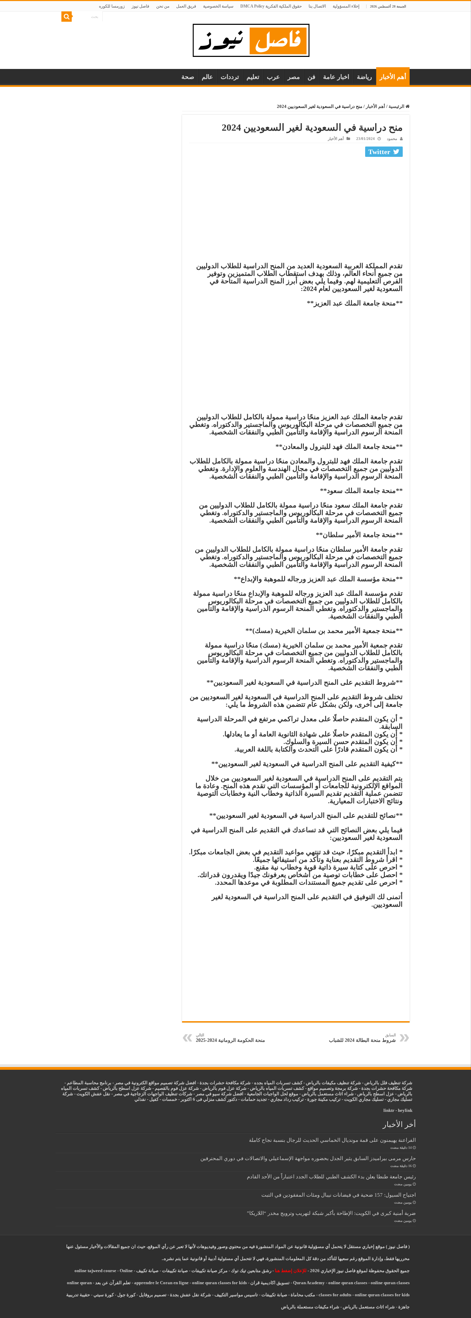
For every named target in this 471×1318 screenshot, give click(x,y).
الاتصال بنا (317, 6)
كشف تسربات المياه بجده (278, 1082)
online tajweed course (95, 1270)
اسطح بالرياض (371, 1093)
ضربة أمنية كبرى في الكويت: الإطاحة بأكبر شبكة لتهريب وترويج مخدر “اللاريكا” (331, 1213)
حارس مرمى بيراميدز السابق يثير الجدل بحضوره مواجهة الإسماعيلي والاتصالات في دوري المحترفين (308, 1158)
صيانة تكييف (147, 1270)
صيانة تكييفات (175, 1270)
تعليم (253, 76)
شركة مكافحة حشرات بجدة (386, 1088)
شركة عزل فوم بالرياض (224, 1088)
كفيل (154, 1099)
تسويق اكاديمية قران (270, 1282)
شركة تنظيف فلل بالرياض (388, 1082)
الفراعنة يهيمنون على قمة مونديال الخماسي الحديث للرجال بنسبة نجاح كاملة (332, 1140)
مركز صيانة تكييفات (209, 1270)
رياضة (364, 76)
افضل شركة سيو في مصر (219, 1093)
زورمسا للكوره (112, 6)
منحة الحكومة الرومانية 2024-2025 (230, 1038)
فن (311, 76)
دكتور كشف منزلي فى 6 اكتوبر (209, 1099)
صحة (187, 76)
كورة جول (126, 1294)
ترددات (230, 76)
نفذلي (140, 1099)
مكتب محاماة (303, 1294)
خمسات (169, 1099)
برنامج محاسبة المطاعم (89, 1082)
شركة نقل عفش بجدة (190, 1294)
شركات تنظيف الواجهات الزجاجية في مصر (153, 1093)
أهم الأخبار (393, 76)
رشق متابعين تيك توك (251, 1270)
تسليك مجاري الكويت (364, 1099)
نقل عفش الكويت (93, 1093)
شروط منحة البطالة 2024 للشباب (362, 1038)
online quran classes (347, 1282)
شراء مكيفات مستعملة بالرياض (310, 1306)
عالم (207, 76)
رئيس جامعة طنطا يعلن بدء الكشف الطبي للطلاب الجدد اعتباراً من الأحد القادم (331, 1176)
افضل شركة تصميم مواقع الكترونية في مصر (155, 1082)
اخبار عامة (336, 76)
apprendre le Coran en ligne (161, 1282)
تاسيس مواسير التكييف (236, 1294)
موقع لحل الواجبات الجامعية (272, 1093)
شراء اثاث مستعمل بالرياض (328, 1093)
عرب (273, 76)
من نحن (162, 6)
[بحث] (66, 16)
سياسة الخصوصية (218, 6)
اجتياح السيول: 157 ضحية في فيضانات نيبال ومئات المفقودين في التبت (338, 1195)
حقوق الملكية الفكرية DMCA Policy (271, 6)
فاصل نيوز (140, 6)
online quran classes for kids (219, 1282)
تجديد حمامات (254, 1099)
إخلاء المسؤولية (346, 6)
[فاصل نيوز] (254, 39)
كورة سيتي (103, 1294)
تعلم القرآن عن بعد (113, 1282)
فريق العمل (186, 6)
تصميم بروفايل (153, 1294)
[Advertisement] (296, 211)
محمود (392, 139)
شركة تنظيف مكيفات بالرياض (333, 1082)
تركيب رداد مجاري (287, 1099)
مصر (294, 76)
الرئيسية (397, 106)
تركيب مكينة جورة (324, 1099)
